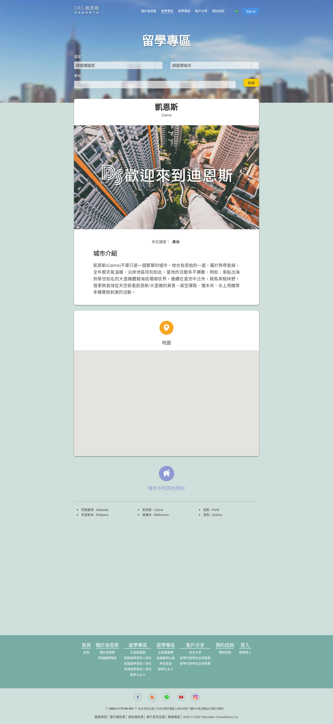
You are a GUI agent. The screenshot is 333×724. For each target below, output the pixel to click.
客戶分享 (201, 11)
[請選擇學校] (155, 90)
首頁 (86, 652)
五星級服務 (137, 652)
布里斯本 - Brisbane (94, 514)
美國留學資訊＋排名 (138, 658)
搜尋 (251, 82)
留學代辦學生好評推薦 (195, 658)
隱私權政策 (136, 717)
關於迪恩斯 (148, 11)
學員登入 (245, 652)
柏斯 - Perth (211, 509)
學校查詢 (166, 663)
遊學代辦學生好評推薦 (195, 663)
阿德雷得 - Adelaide (94, 509)
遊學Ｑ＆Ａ (165, 669)
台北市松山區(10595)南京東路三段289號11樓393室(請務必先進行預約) (181, 708)
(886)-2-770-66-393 (121, 708)
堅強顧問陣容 (107, 658)
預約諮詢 (218, 11)
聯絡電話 (174, 717)
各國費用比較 (165, 658)
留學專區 (167, 11)
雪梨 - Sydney (212, 514)
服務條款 (101, 717)
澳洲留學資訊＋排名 (138, 669)
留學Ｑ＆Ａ (137, 674)
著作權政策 (117, 717)
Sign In (251, 11)
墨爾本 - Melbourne (155, 514)
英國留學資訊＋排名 (138, 663)
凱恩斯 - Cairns (152, 509)
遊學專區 (184, 11)
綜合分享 (195, 652)
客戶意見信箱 (155, 717)
